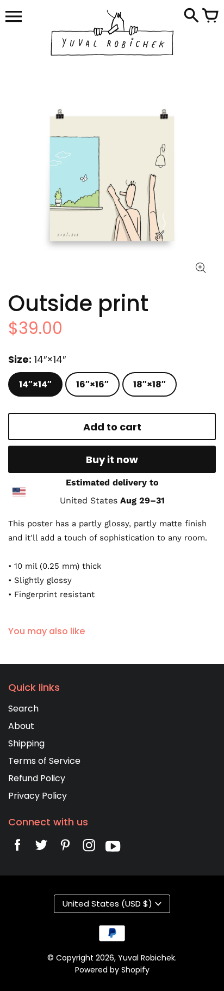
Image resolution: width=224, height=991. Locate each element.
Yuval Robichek (146, 957)
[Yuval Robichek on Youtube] (113, 848)
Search (23, 708)
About (21, 726)
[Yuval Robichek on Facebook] (17, 848)
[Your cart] (210, 16)
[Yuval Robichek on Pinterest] (65, 848)
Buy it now (112, 459)
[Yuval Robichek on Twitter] (41, 848)
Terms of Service (44, 761)
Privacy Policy (37, 795)
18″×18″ (149, 384)
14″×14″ (35, 384)
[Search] (191, 16)
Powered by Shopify (112, 969)
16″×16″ (92, 384)
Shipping (26, 743)
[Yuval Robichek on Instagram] (89, 848)
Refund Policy (36, 778)
